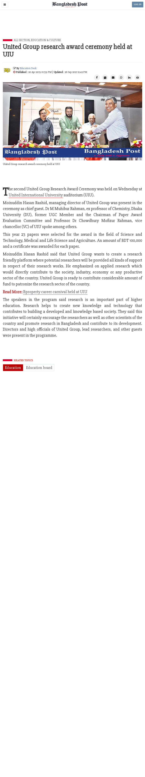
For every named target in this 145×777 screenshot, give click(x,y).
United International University (36, 195)
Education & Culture (46, 40)
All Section (22, 40)
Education (13, 367)
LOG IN (137, 4)
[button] (5, 5)
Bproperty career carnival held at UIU (55, 291)
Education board (39, 367)
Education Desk (28, 68)
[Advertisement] (72, 28)
